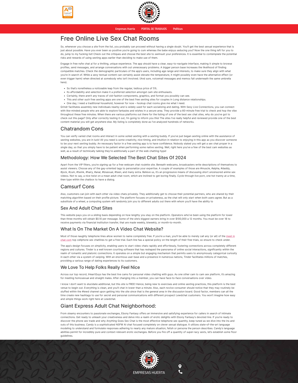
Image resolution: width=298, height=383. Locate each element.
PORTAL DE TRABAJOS (154, 29)
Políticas (178, 29)
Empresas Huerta (125, 29)
